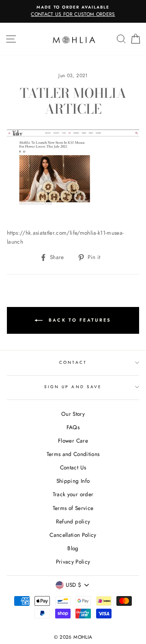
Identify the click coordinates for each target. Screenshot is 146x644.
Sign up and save (73, 387)
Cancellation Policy (72, 535)
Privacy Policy (73, 562)
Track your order (73, 494)
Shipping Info (73, 481)
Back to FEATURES (78, 319)
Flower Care (73, 441)
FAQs (73, 427)
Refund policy (73, 521)
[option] (73, 11)
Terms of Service (73, 508)
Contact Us (73, 467)
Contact (72, 362)
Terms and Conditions (73, 454)
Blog (72, 548)
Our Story (73, 414)
